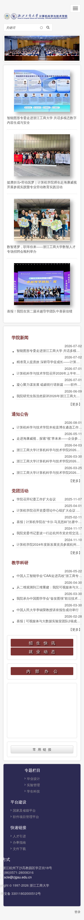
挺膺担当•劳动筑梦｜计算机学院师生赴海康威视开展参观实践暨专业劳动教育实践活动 (42, 184)
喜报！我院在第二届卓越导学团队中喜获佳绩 (39, 311)
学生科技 (33, 791)
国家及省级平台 (24, 810)
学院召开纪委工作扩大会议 (36, 499)
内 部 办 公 (42, 671)
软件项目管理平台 (26, 816)
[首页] (42, 15)
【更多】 (75, 404)
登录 (77, 911)
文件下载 (19, 848)
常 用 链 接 (42, 749)
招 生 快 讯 (42, 643)
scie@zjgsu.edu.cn (18, 877)
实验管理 (33, 784)
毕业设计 (33, 778)
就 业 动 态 (42, 651)
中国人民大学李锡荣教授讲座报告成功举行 (48, 609)
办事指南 (19, 842)
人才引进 (19, 836)
